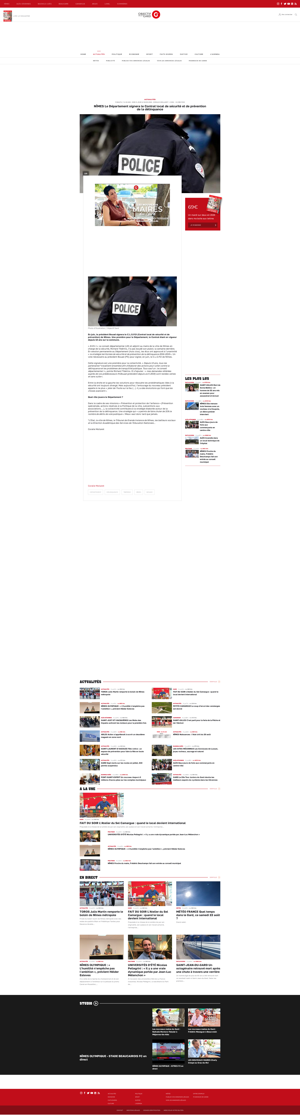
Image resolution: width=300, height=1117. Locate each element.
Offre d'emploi (198, 1093)
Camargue (80, 4)
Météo (96, 61)
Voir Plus (213, 681)
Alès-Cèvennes (24, 4)
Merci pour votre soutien (173, 1110)
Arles (95, 4)
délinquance (112, 492)
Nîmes (6, 4)
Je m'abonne (195, 225)
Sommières (122, 4)
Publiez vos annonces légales (136, 61)
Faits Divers (166, 54)
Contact (120, 1110)
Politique (117, 54)
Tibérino (127, 492)
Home (83, 54)
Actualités (99, 54)
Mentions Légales (133, 1110)
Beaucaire (63, 4)
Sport (149, 54)
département (95, 492)
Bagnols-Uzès (45, 4)
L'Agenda (215, 54)
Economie (134, 54)
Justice (184, 54)
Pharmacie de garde (198, 61)
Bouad (150, 492)
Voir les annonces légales (169, 61)
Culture (199, 54)
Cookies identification (151, 1110)
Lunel (107, 4)
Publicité (110, 61)
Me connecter (287, 14)
